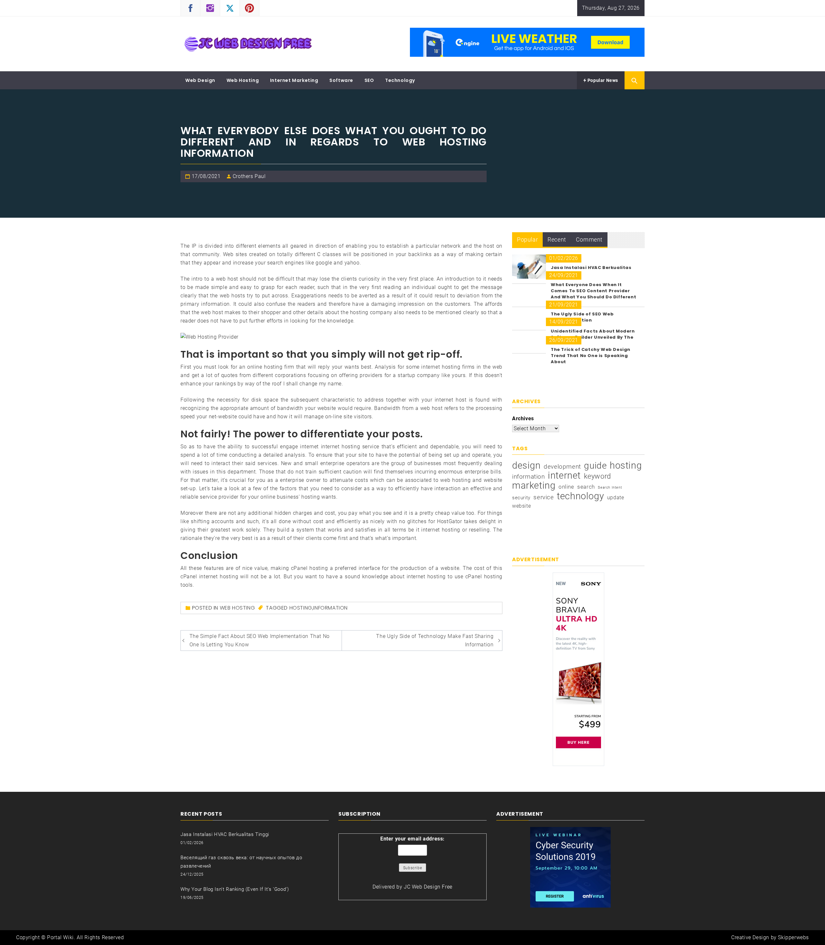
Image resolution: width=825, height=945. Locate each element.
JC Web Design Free (428, 887)
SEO (369, 80)
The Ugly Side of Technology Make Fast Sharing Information (434, 640)
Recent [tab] (557, 239)
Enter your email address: (412, 839)
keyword (597, 476)
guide (595, 466)
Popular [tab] (527, 239)
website (521, 506)
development (562, 466)
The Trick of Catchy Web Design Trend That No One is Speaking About (590, 355)
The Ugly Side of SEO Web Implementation (582, 317)
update (615, 497)
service (543, 497)
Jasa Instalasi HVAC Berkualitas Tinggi (224, 834)
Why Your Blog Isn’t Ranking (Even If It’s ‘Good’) (234, 889)
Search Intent (610, 487)
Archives (523, 418)
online (566, 486)
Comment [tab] (589, 239)
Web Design (200, 80)
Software (341, 80)
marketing (533, 485)
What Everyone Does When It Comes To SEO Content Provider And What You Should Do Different (593, 291)
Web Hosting (243, 80)
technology (580, 496)
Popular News (602, 80)
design (526, 465)
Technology (400, 80)
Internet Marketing (294, 80)
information (330, 608)
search (586, 486)
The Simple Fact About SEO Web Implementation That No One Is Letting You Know (259, 640)
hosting (300, 608)
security (521, 498)
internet (564, 475)
